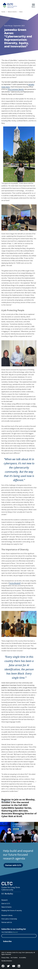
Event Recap (8, 26)
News (21, 12)
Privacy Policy (5, 957)
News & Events (12, 12)
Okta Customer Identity (16, 89)
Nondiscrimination (6, 961)
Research (4, 900)
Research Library (6, 915)
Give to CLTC (5, 903)
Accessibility (22, 957)
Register (6, 799)
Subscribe (7, 941)
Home (3, 12)
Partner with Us (6, 922)
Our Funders (14, 957)
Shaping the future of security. (11, 910)
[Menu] (33, 4)
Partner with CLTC (13, 865)
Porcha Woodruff (15, 583)
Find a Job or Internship (9, 919)
